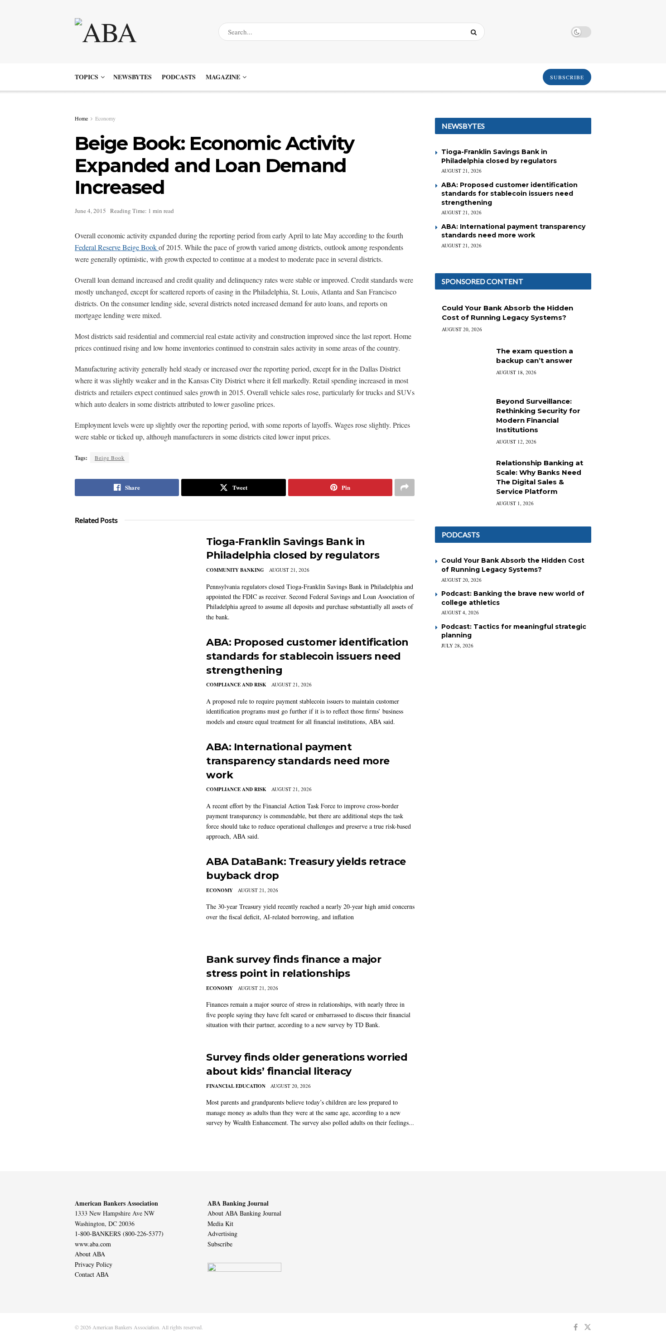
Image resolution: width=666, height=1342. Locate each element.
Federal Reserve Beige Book (117, 247)
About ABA (90, 1254)
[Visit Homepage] (139, 31)
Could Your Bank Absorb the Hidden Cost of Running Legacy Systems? (512, 565)
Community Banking (235, 570)
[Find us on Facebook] (576, 1327)
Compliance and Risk (236, 684)
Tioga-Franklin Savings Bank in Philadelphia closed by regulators (499, 156)
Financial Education (235, 1086)
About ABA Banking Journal (244, 1213)
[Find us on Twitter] (587, 1327)
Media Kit (220, 1223)
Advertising (222, 1233)
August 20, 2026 (290, 1085)
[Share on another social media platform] (405, 487)
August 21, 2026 (289, 569)
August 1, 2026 (515, 503)
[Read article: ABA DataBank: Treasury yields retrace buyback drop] (134, 897)
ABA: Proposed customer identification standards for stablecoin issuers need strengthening (307, 656)
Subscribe (220, 1244)
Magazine (223, 77)
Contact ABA (92, 1274)
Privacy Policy (93, 1264)
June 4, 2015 (90, 211)
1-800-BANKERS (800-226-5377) (119, 1233)
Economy (105, 118)
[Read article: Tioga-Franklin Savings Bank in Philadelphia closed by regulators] (134, 577)
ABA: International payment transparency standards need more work (298, 761)
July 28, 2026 (457, 645)
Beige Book (110, 457)
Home (81, 118)
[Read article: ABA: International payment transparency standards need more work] (134, 782)
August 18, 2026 (516, 372)
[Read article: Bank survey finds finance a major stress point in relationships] (134, 995)
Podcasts (179, 77)
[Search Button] (475, 32)
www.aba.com (93, 1244)
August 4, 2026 (460, 612)
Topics (86, 77)
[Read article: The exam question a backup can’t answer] (462, 365)
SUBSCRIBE (567, 77)
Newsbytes (132, 77)
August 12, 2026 (516, 441)
